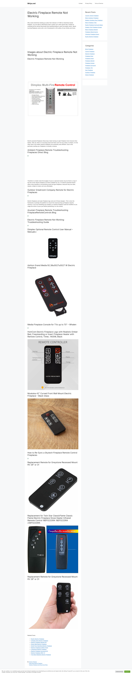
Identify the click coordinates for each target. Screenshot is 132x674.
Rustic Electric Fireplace (37, 639)
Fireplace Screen (89, 63)
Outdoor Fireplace (90, 72)
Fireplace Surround (90, 65)
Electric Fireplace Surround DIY (39, 651)
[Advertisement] (53, 40)
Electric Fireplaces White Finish (39, 647)
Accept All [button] (127, 671)
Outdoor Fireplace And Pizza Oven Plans (38, 664)
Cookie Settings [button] (119, 671)
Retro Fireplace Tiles (91, 22)
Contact (80, 3)
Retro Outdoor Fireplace (91, 18)
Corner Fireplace (89, 51)
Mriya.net (32, 3)
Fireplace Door (89, 56)
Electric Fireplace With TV (38, 653)
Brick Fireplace (89, 49)
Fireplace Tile (89, 68)
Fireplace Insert (89, 58)
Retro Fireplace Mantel (91, 29)
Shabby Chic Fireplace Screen (93, 27)
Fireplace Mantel (89, 61)
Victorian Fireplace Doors (92, 34)
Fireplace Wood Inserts (91, 32)
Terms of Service (99, 3)
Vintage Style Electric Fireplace (39, 640)
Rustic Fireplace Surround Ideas (94, 25)
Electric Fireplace (33, 661)
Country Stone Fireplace (92, 15)
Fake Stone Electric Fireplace (35, 663)
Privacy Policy (88, 3)
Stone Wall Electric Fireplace (39, 644)
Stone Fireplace (89, 75)
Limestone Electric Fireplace (38, 649)
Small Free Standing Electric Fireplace (41, 646)
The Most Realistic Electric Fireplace (41, 654)
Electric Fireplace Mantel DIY (39, 642)
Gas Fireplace (89, 70)
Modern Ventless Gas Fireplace (94, 20)
